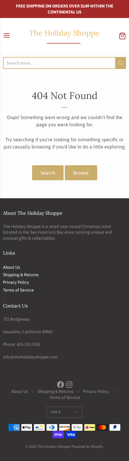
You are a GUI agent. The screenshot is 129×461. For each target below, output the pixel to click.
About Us (11, 267)
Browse (81, 172)
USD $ (55, 412)
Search (47, 172)
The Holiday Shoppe (53, 447)
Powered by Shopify (87, 447)
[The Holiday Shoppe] (64, 36)
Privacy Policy (16, 282)
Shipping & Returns (21, 274)
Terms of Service (18, 290)
